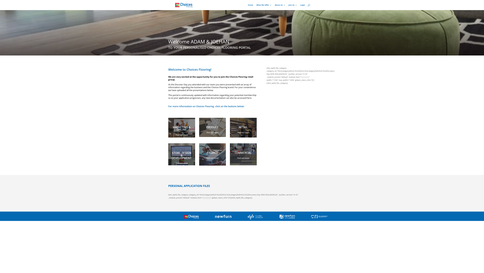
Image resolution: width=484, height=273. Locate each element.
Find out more (182, 134)
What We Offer (262, 5)
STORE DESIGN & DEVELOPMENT (182, 155)
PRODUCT (212, 127)
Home (250, 5)
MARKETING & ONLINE (182, 128)
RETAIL (243, 127)
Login (302, 5)
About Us (279, 5)
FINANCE (212, 152)
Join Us (291, 5)
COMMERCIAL (243, 152)
